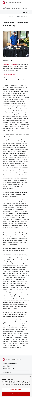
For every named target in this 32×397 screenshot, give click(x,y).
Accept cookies (16, 394)
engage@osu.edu (7, 372)
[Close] (30, 377)
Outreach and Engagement (15, 8)
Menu (25, 12)
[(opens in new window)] (14, 359)
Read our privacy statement (20, 386)
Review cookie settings (16, 389)
